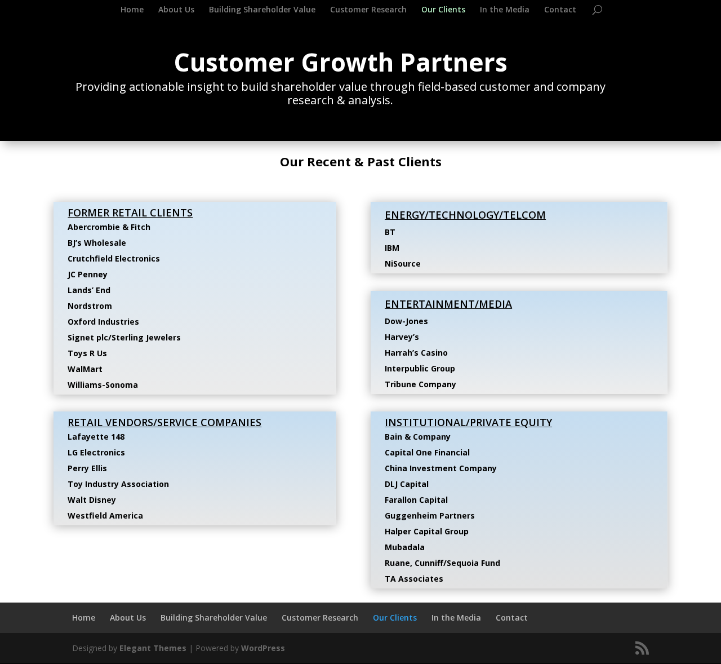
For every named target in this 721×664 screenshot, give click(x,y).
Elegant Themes (152, 648)
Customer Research (368, 10)
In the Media (504, 10)
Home (132, 10)
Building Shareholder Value (262, 10)
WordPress (263, 648)
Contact (560, 10)
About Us (176, 10)
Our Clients (443, 10)
